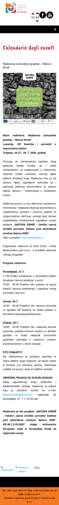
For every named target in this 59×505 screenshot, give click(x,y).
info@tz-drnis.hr (32, 494)
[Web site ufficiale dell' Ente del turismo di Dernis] (16, 6)
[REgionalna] (7, 468)
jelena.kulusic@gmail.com (18, 394)
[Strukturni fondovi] (22, 469)
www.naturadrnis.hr (32, 237)
